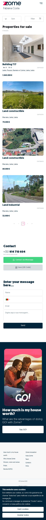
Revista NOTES (7, 469)
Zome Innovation (31, 452)
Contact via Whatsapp (24, 260)
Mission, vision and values (11, 462)
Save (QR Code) (24, 267)
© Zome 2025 (23, 481)
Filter (33, 19)
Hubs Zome (29, 456)
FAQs (27, 466)
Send (23, 325)
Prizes (5, 465)
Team (27, 459)
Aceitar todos (23, 515)
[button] (7, 299)
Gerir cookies (23, 509)
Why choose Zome (9, 459)
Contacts (28, 462)
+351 (14, 252)
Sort (13, 19)
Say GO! (23, 430)
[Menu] (41, 3)
